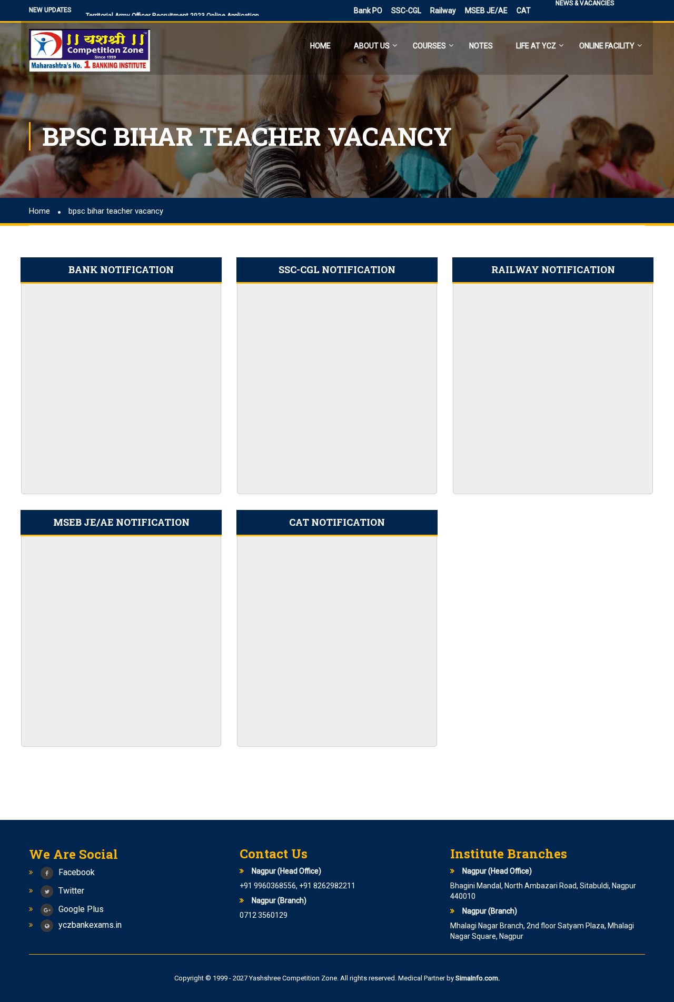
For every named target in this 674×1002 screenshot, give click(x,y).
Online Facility (607, 46)
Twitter (71, 891)
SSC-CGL (406, 10)
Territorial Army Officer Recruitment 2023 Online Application (172, 12)
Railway (443, 10)
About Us (372, 46)
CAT (524, 10)
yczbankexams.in (90, 925)
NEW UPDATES (50, 10)
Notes (481, 46)
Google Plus (81, 909)
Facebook (76, 872)
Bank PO (368, 10)
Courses (429, 46)
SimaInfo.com (476, 978)
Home (320, 46)
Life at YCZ (536, 46)
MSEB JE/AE (486, 10)
